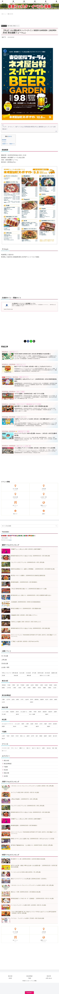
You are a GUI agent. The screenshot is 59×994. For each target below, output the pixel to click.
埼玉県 (10, 978)
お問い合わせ (49, 978)
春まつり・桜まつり (36, 748)
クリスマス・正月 (5, 748)
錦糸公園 (16, 675)
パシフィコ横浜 (5, 711)
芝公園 (3, 675)
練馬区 (34, 687)
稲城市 (55, 699)
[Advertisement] (29, 19)
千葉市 (8, 736)
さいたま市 (17, 723)
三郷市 (22, 723)
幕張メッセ (22, 736)
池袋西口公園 (54, 672)
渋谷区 (19, 687)
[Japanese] (35, 535)
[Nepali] (22, 535)
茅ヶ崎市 (4, 714)
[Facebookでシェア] (28, 341)
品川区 (32, 685)
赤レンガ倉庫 (32, 714)
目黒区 (29, 687)
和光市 (36, 723)
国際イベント (22, 748)
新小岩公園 (47, 672)
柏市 (37, 736)
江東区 (14, 687)
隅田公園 (29, 675)
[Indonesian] (12, 535)
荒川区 (39, 687)
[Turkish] (26, 535)
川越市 (45, 723)
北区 (18, 685)
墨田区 (36, 685)
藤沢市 (17, 714)
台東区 (27, 685)
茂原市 (50, 736)
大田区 (41, 685)
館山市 (3, 738)
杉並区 (55, 685)
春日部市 (55, 723)
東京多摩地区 (29, 976)
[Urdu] (21, 535)
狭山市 (14, 726)
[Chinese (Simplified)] (3, 535)
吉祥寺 (13, 699)
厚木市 (17, 711)
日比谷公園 (4, 663)
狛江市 (46, 699)
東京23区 (4, 25)
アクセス (4, 141)
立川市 (3, 702)
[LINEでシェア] (31, 341)
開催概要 (4, 139)
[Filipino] (10, 535)
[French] (28, 535)
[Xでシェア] (25, 341)
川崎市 (30, 711)
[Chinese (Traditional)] (5, 535)
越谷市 (37, 726)
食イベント (17, 25)
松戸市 (32, 736)
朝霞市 (3, 726)
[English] (2, 535)
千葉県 (29, 978)
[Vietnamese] (9, 535)
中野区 (13, 685)
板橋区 (3, 687)
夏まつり (28, 748)
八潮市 (27, 723)
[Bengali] (19, 535)
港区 (24, 687)
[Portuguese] (33, 535)
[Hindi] (17, 535)
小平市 (22, 699)
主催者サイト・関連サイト (8, 143)
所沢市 (50, 723)
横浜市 (39, 711)
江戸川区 (9, 687)
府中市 (31, 699)
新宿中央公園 (40, 672)
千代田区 (10, 25)
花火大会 (49, 748)
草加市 (26, 726)
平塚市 (35, 711)
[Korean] (7, 535)
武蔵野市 (42, 699)
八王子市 (8, 699)
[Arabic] (24, 535)
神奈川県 (49, 976)
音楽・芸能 (54, 748)
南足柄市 (12, 711)
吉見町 (31, 723)
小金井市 (27, 699)
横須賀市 (45, 711)
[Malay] (14, 535)
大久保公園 (28, 672)
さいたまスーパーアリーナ (7, 723)
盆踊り (43, 748)
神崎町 (40, 736)
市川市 (17, 736)
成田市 (28, 736)
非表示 (9, 136)
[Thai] (16, 535)
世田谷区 (4, 685)
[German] (29, 535)
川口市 (41, 723)
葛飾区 (44, 687)
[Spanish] (31, 535)
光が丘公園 (21, 672)
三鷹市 (3, 699)
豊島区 (49, 687)
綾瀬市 (55, 711)
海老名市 (50, 711)
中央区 (9, 685)
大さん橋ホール (24, 711)
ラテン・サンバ (14, 748)
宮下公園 (34, 672)
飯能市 (48, 726)
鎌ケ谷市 (55, 736)
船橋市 (45, 736)
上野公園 (4, 659)
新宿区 (50, 685)
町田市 (51, 699)
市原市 (12, 736)
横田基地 (36, 699)
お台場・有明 (5, 667)
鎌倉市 (46, 714)
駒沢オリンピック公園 (44, 675)
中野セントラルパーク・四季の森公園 (10, 672)
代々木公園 (4, 656)
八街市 (3, 736)
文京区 (46, 685)
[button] (34, 341)
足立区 (54, 687)
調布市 (31, 702)
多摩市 (17, 699)
